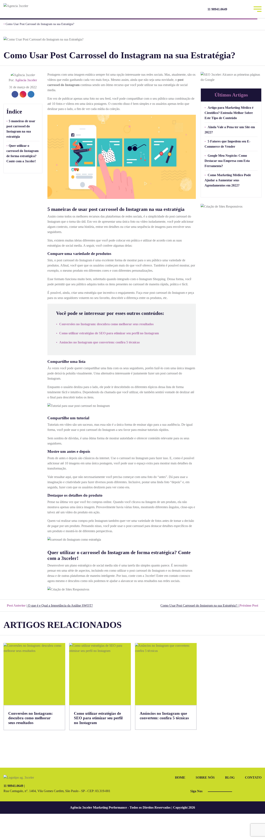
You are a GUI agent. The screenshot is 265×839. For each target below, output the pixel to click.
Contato (253, 777)
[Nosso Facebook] (235, 9)
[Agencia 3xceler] (34, 5)
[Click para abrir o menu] (257, 8)
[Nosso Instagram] (240, 9)
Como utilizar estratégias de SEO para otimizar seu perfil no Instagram (109, 333)
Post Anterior (49, 605)
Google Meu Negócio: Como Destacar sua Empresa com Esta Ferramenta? (227, 161)
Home (180, 777)
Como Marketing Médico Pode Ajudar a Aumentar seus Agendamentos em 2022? (228, 180)
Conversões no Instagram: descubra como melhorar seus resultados (106, 324)
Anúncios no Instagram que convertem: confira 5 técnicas (99, 342)
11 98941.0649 (217, 9)
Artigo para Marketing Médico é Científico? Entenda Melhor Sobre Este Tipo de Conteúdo (229, 113)
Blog (230, 777)
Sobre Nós (205, 777)
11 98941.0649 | (14, 786)
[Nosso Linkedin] (245, 9)
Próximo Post (209, 605)
